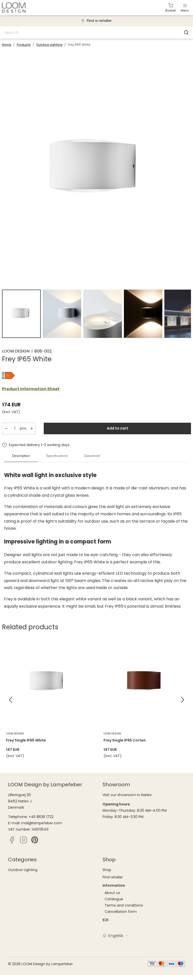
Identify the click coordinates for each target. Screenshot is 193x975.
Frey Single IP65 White (26, 740)
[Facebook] (12, 840)
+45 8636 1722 (41, 816)
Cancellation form (121, 911)
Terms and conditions (124, 905)
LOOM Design (15, 351)
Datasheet (92, 456)
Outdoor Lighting (49, 45)
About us (112, 892)
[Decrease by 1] (6, 428)
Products (24, 45)
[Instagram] (23, 840)
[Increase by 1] (31, 428)
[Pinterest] (34, 840)
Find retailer (113, 877)
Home (6, 45)
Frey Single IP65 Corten (125, 740)
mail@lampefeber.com (41, 823)
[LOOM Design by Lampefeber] (13, 8)
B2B (106, 919)
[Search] (186, 32)
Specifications (57, 456)
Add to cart (117, 428)
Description (21, 456)
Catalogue (114, 899)
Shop (107, 869)
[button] (11, 700)
